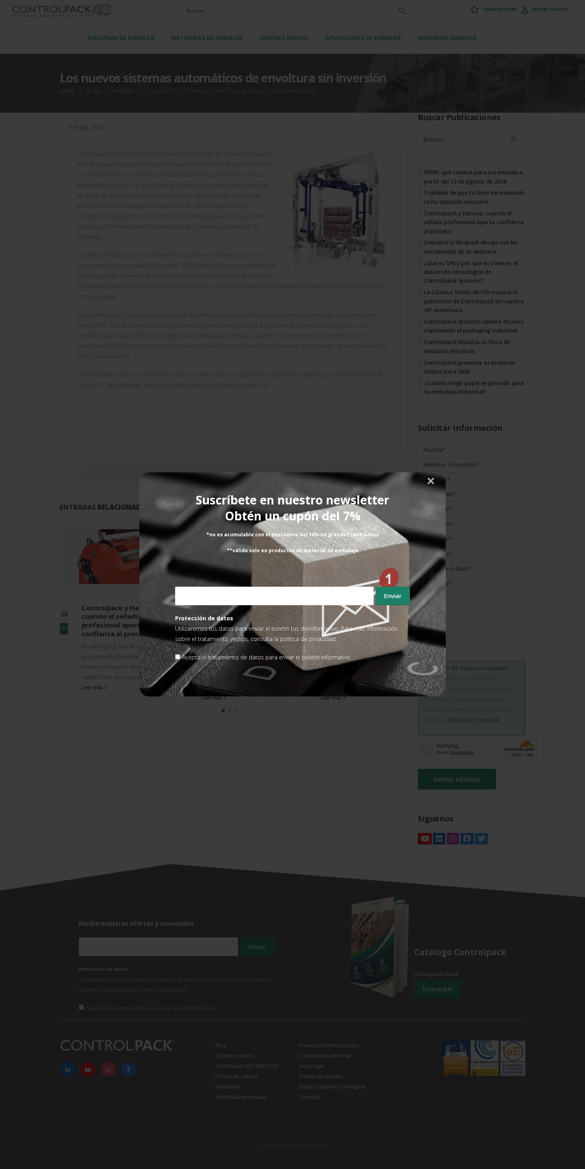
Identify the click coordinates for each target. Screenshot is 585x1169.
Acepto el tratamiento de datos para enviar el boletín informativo (266, 657)
